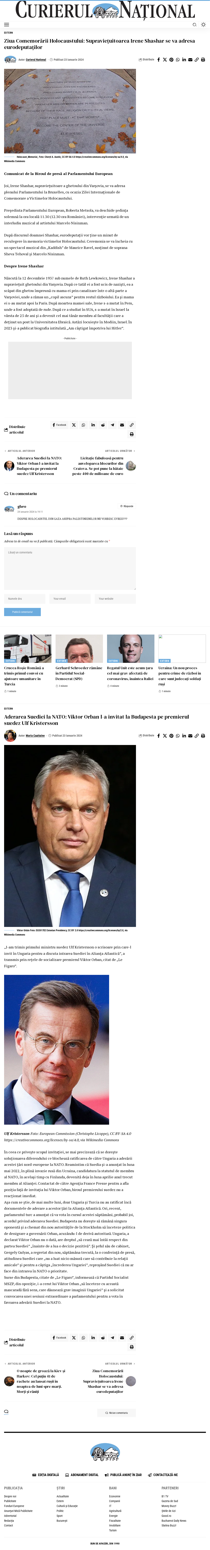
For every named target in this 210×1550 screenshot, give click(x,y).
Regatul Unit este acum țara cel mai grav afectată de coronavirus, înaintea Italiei (130, 673)
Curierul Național (36, 59)
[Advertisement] (70, 370)
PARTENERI (170, 1488)
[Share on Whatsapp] (177, 59)
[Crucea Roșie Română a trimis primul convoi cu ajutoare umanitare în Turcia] (27, 649)
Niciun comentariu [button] (118, 1412)
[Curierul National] (105, 10)
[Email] (190, 59)
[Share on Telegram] (112, 425)
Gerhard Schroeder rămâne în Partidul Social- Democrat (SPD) (79, 673)
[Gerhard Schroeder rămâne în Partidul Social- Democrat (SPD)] (79, 649)
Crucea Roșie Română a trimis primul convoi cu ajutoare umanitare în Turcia (24, 675)
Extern (8, 32)
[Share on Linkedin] (184, 59)
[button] (7, 25)
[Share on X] (165, 59)
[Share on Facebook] (158, 59)
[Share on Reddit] (102, 425)
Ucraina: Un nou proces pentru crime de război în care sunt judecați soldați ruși (180, 675)
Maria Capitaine (35, 735)
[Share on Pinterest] (171, 59)
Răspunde (128, 506)
